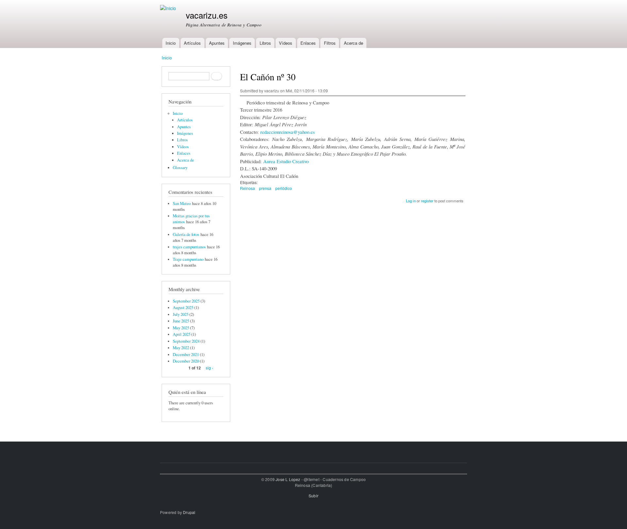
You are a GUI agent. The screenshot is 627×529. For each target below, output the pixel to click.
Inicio (171, 43)
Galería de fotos (186, 234)
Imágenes (242, 43)
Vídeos (285, 43)
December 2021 (186, 354)
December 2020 (186, 361)
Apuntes (217, 43)
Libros (265, 43)
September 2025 (186, 301)
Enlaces (308, 43)
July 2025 (180, 314)
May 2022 (181, 347)
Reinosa (247, 188)
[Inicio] (169, 8)
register (427, 200)
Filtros (330, 43)
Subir (313, 495)
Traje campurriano (188, 259)
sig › (209, 367)
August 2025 (183, 307)
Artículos (192, 43)
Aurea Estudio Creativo (286, 161)
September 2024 (186, 341)
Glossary (180, 167)
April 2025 (181, 334)
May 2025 (181, 328)
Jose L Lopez (288, 479)
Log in (411, 200)
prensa (265, 188)
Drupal (189, 512)
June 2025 (181, 321)
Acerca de (353, 43)
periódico (283, 188)
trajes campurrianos (189, 247)
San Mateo (182, 203)
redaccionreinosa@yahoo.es (287, 132)
